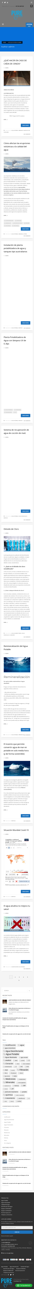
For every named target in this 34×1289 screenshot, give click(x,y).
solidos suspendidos (20, 1095)
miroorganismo (22, 1082)
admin (6, 67)
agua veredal (24, 1057)
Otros (25, 234)
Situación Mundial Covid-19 (16, 830)
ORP (24, 1086)
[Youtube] (7, 2)
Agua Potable (15, 130)
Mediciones (10, 1079)
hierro (21, 1073)
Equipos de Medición (6, 1210)
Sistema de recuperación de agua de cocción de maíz (16, 1034)
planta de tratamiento (11, 1092)
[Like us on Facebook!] (8, 1275)
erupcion (18, 220)
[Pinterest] (13, 1275)
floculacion (13, 1073)
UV (15, 412)
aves (16, 1060)
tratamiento (9, 412)
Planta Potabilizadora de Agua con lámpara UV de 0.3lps (15, 340)
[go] (29, 990)
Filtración (18, 409)
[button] (23, 1285)
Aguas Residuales (23, 516)
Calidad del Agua (5, 1204)
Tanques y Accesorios (6, 1214)
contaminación (9, 220)
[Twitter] (5, 2)
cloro (18, 1064)
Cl (29, 1060)
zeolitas (19, 1101)
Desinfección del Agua (6, 1206)
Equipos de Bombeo (6, 1208)
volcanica (16, 225)
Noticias (26, 130)
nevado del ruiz (18, 223)
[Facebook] (2, 2)
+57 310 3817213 (20, 6)
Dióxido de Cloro (11, 529)
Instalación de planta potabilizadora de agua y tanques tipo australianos (15, 248)
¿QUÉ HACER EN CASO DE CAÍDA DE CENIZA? (20, 1000)
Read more (25, 125)
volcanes (8, 225)
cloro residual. (26, 1064)
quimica (9, 1095)
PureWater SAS (17, 1281)
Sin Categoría (7, 1143)
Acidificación (15, 966)
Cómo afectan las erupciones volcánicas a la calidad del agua (17, 146)
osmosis (6, 1088)
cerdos (23, 1060)
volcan (27, 223)
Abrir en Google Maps (7, 1253)
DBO (21, 1066)
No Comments (27, 134)
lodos (15, 1076)
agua (22, 1045)
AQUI (29, 25)
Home (4, 42)
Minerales (21, 130)
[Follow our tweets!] (10, 1275)
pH (13, 1089)
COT (16, 1066)
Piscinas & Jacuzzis (6, 1212)
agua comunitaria (10, 1048)
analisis (8, 1060)
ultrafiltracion (22, 1098)
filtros (6, 1073)
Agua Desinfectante (16, 633)
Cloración (12, 635)
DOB (27, 1066)
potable (24, 1092)
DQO (6, 1070)
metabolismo (22, 1079)
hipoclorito (7, 1076)
